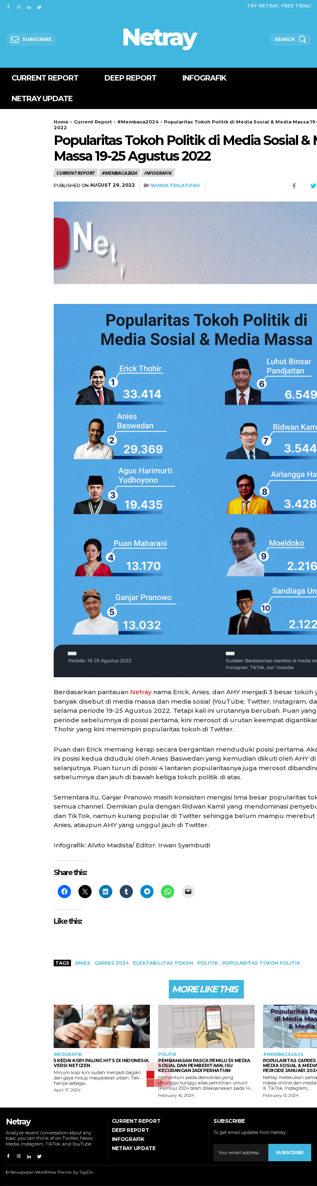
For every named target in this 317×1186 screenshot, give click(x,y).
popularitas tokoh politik (261, 963)
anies (82, 963)
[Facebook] (8, 5)
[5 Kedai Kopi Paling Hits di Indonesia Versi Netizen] (102, 1026)
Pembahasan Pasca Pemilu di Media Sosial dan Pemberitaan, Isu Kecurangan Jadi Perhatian (204, 1065)
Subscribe (290, 1152)
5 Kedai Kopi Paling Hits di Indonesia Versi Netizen (101, 1063)
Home (61, 122)
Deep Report (130, 1130)
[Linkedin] (29, 5)
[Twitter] (39, 5)
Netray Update (134, 1148)
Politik (167, 1054)
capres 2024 (112, 963)
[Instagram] (18, 5)
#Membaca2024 (137, 122)
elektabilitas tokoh (163, 963)
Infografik (157, 173)
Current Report (93, 122)
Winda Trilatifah (175, 185)
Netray (140, 692)
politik (207, 963)
